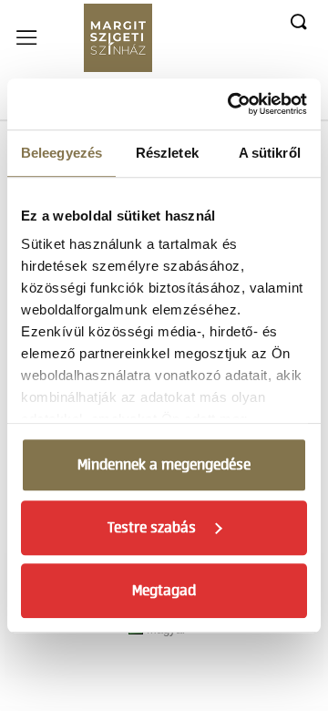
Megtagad (164, 590)
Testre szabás (152, 528)
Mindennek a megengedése (164, 465)
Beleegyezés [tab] (61, 152)
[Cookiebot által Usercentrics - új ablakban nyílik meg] (231, 104)
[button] (298, 23)
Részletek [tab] (167, 152)
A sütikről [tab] (270, 152)
